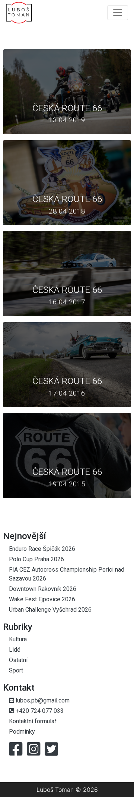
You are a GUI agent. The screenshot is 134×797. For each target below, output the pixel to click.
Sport (16, 670)
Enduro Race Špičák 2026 (42, 548)
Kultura (18, 639)
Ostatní (18, 660)
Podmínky (22, 731)
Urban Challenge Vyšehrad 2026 (50, 609)
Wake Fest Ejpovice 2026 (42, 599)
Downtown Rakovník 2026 (42, 588)
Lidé (14, 649)
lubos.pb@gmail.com (42, 700)
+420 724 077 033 (39, 710)
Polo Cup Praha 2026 (36, 559)
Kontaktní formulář (32, 721)
